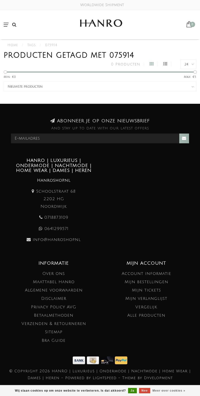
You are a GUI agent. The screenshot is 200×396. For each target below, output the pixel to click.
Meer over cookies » (168, 390)
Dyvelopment (158, 378)
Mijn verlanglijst (146, 298)
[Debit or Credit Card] (108, 360)
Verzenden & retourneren (53, 323)
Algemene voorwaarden (54, 290)
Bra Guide (54, 340)
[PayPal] (121, 360)
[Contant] (94, 360)
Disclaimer (53, 298)
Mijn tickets (146, 290)
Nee (144, 390)
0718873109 (56, 217)
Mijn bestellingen (146, 282)
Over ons (53, 273)
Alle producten (146, 315)
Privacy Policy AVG (53, 307)
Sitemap (53, 332)
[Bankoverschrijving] (80, 360)
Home (12, 45)
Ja (132, 390)
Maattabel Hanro (54, 282)
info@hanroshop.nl (57, 239)
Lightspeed (105, 378)
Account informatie (146, 273)
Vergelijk (146, 307)
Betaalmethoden (53, 315)
